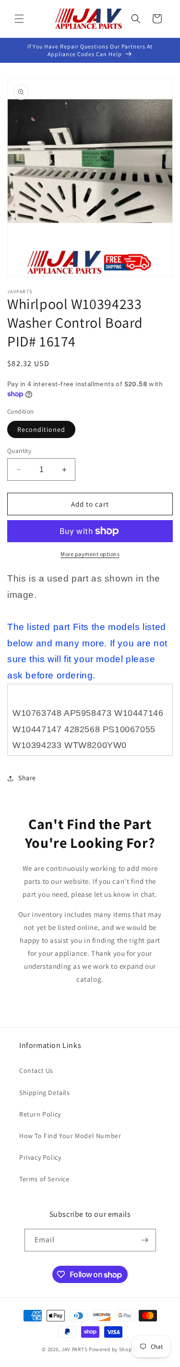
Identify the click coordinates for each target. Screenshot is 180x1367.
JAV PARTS (74, 1349)
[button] (19, 18)
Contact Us (36, 1070)
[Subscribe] (145, 1240)
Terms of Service (44, 1179)
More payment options (90, 554)
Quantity (19, 451)
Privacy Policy (40, 1157)
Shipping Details (44, 1092)
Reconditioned (41, 429)
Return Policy (40, 1114)
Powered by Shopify (113, 1349)
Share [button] (27, 777)
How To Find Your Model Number (70, 1135)
